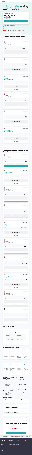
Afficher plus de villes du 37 (23, 384)
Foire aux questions (18, 441)
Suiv (13, 326)
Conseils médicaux (11, 445)
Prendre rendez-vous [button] (16, 166)
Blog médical (10, 441)
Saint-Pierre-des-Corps (9, 383)
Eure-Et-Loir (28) (8, 393)
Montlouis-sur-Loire (22, 380)
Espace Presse (18, 444)
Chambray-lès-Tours (22, 379)
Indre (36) (7, 394)
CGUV (7, 452)
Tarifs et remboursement (12, 444)
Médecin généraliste (3, 441)
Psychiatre (2, 445)
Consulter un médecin (15, 433)
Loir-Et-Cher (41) (21, 392)
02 (10, 326)
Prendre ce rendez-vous (16, 20)
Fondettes (20, 383)
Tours (7, 379)
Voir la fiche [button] (16, 54)
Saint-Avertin (8, 384)
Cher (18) (7, 392)
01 (8, 326)
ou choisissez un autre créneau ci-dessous (16, 22)
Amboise (7, 385)
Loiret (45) (20, 393)
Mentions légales (3, 452)
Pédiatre (2, 444)
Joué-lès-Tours (8, 380)
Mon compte (28, 1)
